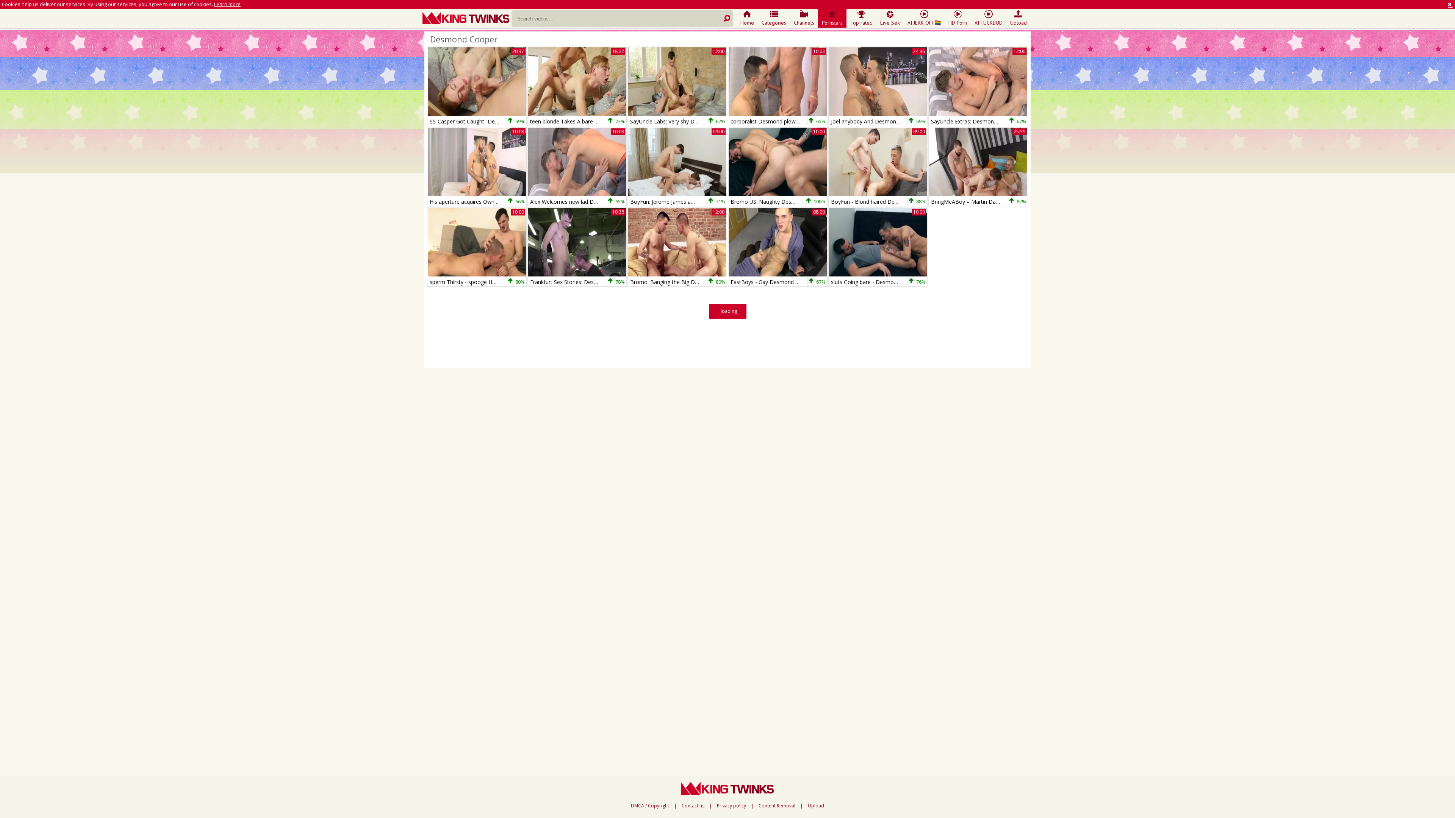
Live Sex (890, 22)
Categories (774, 22)
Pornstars (832, 22)
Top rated (861, 22)
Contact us (693, 806)
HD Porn (957, 22)
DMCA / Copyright (650, 806)
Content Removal (777, 806)
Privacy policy (731, 806)
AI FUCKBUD (989, 22)
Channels (804, 22)
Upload (1018, 22)
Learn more (227, 4)
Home (747, 22)
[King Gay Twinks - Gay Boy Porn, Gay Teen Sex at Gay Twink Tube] (467, 18)
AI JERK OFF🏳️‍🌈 (924, 22)
